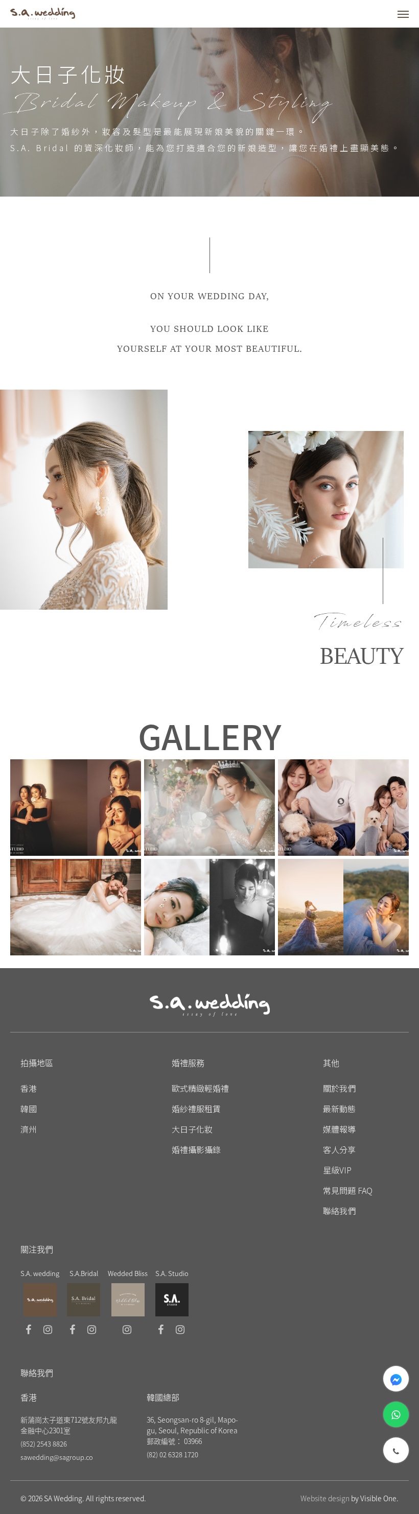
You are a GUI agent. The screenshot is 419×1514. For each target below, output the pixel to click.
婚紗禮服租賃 (196, 1108)
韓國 (28, 1108)
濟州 (28, 1129)
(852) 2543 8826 (43, 1444)
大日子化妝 (192, 1129)
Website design (325, 1498)
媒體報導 (339, 1129)
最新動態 (339, 1108)
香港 (28, 1088)
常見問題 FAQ (348, 1190)
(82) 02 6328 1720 (172, 1454)
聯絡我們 (339, 1211)
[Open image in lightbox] (75, 807)
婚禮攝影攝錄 (196, 1149)
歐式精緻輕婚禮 (200, 1088)
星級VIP (337, 1170)
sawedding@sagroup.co (56, 1457)
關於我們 (339, 1088)
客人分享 (339, 1149)
